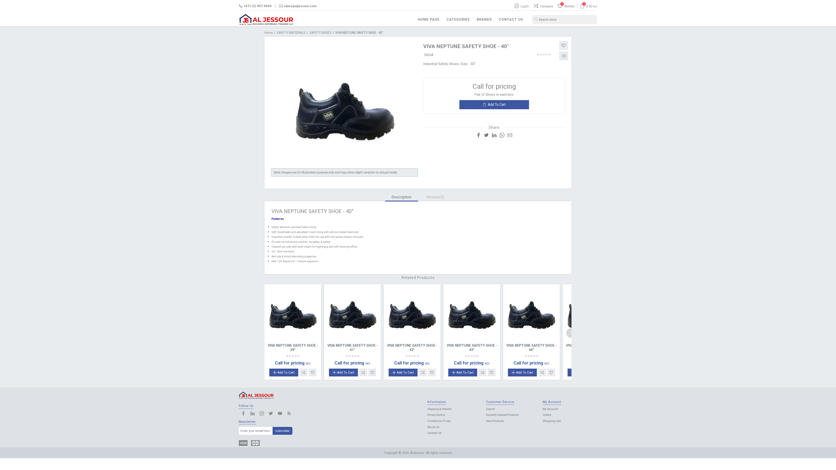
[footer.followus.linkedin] (252, 413)
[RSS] (289, 413)
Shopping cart (552, 421)
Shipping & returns (439, 409)
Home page (429, 19)
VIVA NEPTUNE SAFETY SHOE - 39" (293, 347)
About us (433, 427)
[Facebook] (243, 413)
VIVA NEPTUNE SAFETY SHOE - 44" (531, 347)
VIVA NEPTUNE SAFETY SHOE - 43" (472, 347)
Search (490, 409)
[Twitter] (271, 413)
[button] (571, 333)
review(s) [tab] (435, 197)
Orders (547, 414)
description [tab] (401, 197)
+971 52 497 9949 (257, 6)
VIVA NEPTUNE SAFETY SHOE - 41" (352, 347)
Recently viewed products (502, 414)
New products (495, 421)
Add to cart (497, 104)
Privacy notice (436, 414)
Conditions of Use (438, 421)
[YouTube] (280, 413)
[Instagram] (262, 413)
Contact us (511, 19)
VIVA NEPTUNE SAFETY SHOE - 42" (412, 347)
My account (550, 409)
